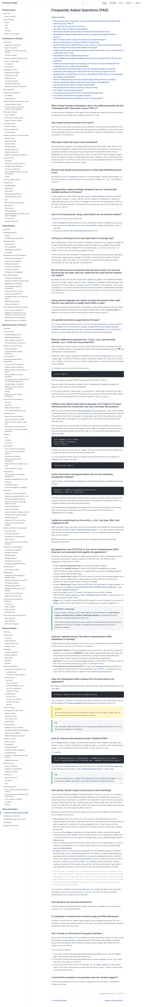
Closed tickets (9, 721)
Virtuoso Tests (9, 332)
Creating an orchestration (13, 261)
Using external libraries (12, 506)
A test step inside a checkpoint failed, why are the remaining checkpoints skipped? (84, 69)
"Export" (99, 965)
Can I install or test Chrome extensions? (68, 90)
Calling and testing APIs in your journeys (15, 589)
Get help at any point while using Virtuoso (15, 51)
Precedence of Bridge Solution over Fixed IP (16, 756)
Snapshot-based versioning (14, 416)
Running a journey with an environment (13, 460)
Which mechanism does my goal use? (15, 423)
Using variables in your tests (14, 340)
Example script (9, 646)
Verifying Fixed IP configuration (15, 750)
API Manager (8, 572)
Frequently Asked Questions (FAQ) (16, 813)
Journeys (8, 402)
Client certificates (10, 787)
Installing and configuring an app (15, 669)
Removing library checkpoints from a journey (17, 371)
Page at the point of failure (13, 120)
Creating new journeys (12, 72)
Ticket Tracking (9, 707)
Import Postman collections (14, 593)
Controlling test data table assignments (13, 287)
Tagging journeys (10, 78)
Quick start (7, 42)
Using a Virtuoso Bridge (12, 733)
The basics (8, 161)
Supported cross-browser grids (15, 317)
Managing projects (10, 232)
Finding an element (11, 349)
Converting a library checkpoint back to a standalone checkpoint (17, 380)
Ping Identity (9, 780)
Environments (8, 446)
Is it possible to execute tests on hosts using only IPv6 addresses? (78, 93)
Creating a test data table (13, 278)
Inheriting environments (12, 456)
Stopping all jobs (10, 98)
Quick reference (10, 609)
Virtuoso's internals (11, 766)
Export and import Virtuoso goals (15, 528)
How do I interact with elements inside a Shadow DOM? (73, 85)
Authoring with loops (12, 221)
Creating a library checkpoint (14, 364)
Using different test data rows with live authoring (16, 173)
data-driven (72, 225)
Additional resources (11, 760)
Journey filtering (10, 132)
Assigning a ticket (10, 716)
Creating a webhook (11, 652)
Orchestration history (12, 269)
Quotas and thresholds (12, 816)
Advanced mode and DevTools (15, 163)
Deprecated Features (11, 825)
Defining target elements (13, 337)
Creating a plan (10, 244)
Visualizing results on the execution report (16, 297)
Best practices (9, 356)
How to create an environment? (15, 449)
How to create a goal (12, 61)
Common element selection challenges (14, 352)
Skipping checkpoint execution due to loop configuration (17, 214)
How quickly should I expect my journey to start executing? (75, 87)
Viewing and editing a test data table (17, 281)
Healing (7, 391)
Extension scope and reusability (15, 493)
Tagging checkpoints (12, 149)
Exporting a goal (10, 531)
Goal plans (8, 405)
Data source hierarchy (12, 304)
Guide (104, 3)
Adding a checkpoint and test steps (16, 135)
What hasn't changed (12, 624)
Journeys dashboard (11, 129)
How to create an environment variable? (15, 452)
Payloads (8, 663)
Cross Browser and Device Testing (16, 307)
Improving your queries (12, 569)
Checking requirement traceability (16, 487)
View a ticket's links (11, 719)
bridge (69, 832)
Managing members (11, 552)
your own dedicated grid (62, 848)
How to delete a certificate (13, 799)
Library (121, 3)
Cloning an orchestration (13, 266)
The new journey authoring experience (13, 600)
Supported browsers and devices (16, 320)
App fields (9, 680)
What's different (10, 607)
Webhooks (7, 649)
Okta (6, 783)
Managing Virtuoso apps (13, 561)
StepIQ (7, 176)
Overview (7, 13)
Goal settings (9, 67)
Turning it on (9, 604)
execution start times (75, 329)
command (69, 177)
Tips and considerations (12, 169)
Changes (8, 440)
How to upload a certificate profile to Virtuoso (17, 790)
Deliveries (8, 660)
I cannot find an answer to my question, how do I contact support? (78, 98)
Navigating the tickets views (14, 710)
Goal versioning (9, 413)
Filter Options (9, 188)
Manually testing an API (12, 586)
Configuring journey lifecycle (14, 238)
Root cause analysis (11, 112)
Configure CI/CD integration (14, 272)
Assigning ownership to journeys (15, 86)
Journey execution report (13, 104)
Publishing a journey (11, 75)
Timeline (7, 434)
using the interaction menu (91, 769)
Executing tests (9, 89)
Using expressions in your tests (15, 343)
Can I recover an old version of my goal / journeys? (72, 95)
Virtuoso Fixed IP (10, 739)
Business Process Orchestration (15, 255)
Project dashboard (11, 48)
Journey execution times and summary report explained (14, 108)
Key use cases (9, 218)
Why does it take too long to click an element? (70, 29)
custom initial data (80, 231)
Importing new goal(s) (12, 533)
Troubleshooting (10, 753)
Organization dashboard (13, 45)
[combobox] (91, 3)
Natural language (83, 411)
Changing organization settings (15, 563)
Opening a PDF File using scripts (15, 520)
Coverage (8, 482)
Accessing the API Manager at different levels (15, 576)
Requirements (8, 471)
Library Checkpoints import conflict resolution (16, 543)
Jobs (6, 437)
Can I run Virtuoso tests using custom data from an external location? (79, 40)
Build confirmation (12, 683)
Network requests (11, 126)
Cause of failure (10, 115)
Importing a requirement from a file (16, 479)
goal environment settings (100, 327)
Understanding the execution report (16, 101)
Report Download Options (13, 194)
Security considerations (13, 688)
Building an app (9, 677)
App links (9, 704)
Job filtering (8, 95)
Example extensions (11, 517)
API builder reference (11, 583)
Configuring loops (10, 211)
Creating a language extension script (17, 496)
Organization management (13, 547)
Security (7, 804)
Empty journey (9, 138)
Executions (102, 324)
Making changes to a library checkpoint (14, 375)
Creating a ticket (10, 713)
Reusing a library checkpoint (14, 367)
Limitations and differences (13, 166)
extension (62, 223)
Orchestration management (14, 258)
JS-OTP (101, 669)
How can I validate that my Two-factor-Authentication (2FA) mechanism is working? (84, 80)
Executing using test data (13, 294)
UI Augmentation (10, 694)
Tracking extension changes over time (17, 512)
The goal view (9, 64)
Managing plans (9, 241)
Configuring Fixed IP (11, 747)
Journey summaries (11, 81)
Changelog (112, 3)
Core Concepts (9, 19)
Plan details (8, 252)
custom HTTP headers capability (69, 703)
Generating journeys (11, 485)
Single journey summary (12, 408)
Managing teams (10, 555)
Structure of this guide (11, 34)
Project (7, 22)
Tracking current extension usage (15, 515)
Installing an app (11, 672)
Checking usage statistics (13, 550)
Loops (6, 200)
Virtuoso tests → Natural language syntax (80, 530)
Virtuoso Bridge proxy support (15, 736)
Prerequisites (9, 744)
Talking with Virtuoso (12, 691)
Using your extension (12, 509)
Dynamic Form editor (12, 702)
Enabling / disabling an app (14, 685)
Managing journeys (10, 70)
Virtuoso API (8, 635)
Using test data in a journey (14, 291)
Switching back (10, 612)
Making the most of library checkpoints (13, 395)
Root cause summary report (14, 118)
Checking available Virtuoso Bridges (16, 730)
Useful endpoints (10, 641)
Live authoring (9, 158)
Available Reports (10, 185)
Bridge (55, 603)
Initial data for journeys (12, 301)
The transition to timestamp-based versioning (16, 430)
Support (129, 3)
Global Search (8, 567)
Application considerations (13, 769)
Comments (8, 443)
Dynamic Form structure (14, 699)
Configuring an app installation (15, 674)
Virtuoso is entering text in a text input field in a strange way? (76, 42)
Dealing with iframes (11, 772)
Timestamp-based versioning (14, 419)
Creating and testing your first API (16, 580)
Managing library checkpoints (14, 384)
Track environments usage (13, 468)
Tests (6, 28)
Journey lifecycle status (12, 84)
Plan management (10, 247)
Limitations (8, 802)
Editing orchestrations (12, 264)
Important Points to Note (13, 197)
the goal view (70, 940)
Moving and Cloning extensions (15, 499)
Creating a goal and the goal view (15, 58)
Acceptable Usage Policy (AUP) (15, 819)
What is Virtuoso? (10, 16)
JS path (59, 743)
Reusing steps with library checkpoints (13, 360)
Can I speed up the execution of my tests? (69, 26)
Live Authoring (68, 766)
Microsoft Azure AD (11, 777)
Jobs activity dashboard (12, 93)
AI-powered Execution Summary (15, 410)
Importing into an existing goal (15, 536)
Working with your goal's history (15, 426)
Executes (105, 356)
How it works (9, 208)
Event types (9, 658)
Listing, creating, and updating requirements (14, 475)
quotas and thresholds (95, 329)
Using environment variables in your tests (16, 465)
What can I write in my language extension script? (15, 502)
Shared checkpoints (11, 152)
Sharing (7, 235)
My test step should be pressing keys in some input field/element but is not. (81, 32)
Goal (6, 25)
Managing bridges (11, 558)
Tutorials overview (11, 55)
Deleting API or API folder (13, 596)
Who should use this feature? (14, 202)
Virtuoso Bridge (9, 724)
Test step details (10, 144)
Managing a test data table (13, 283)
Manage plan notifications (13, 249)
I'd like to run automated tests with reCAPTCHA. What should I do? (92, 587)
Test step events (9, 123)
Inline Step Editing (10, 141)
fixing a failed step (115, 766)
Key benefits (9, 205)
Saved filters (9, 191)
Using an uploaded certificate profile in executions (16, 795)
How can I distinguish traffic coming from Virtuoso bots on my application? (81, 82)
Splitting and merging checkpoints (16, 155)
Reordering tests (10, 146)
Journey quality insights (12, 179)
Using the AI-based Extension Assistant (14, 524)
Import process (10, 539)
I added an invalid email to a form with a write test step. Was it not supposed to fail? (84, 71)
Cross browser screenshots (14, 310)
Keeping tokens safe (11, 643)
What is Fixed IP (10, 741)
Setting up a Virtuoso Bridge (14, 727)
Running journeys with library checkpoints (14, 388)
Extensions (7, 490)
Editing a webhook (11, 655)
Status (138, 3)
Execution (8, 30)
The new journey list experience (15, 615)
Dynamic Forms (11, 696)
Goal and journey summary (13, 399)
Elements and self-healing (13, 346)
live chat (62, 984)
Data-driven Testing (11, 275)
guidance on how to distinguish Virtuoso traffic (89, 595)
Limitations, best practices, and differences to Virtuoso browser (15, 314)
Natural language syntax (13, 334)
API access (8, 638)
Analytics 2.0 (8, 183)
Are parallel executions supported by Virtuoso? (71, 56)
